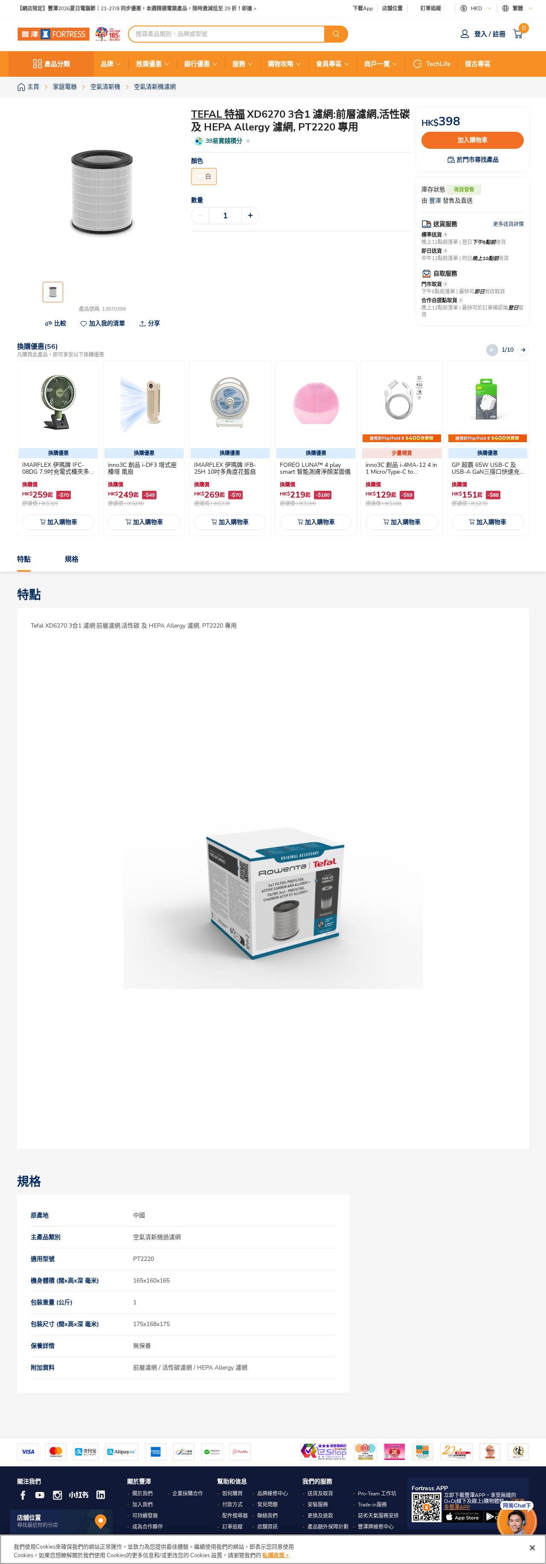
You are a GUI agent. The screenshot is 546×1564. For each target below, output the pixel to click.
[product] (58, 403)
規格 (71, 559)
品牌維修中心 (272, 1493)
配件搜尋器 (235, 1515)
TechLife (438, 64)
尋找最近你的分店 (37, 1525)
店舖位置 (392, 9)
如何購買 (232, 1493)
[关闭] (532, 1547)
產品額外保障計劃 (328, 1526)
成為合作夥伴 (147, 1526)
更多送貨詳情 (508, 224)
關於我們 (142, 1493)
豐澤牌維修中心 (376, 1526)
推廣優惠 (149, 64)
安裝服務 (318, 1504)
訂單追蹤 (431, 8)
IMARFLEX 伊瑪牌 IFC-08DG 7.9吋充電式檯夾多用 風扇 (55, 472)
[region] (273, 1549)
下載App (363, 8)
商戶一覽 (377, 64)
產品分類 (57, 64)
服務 (238, 64)
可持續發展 (145, 1515)
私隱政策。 (276, 1555)
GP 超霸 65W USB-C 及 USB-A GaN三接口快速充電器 (486, 472)
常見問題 (267, 1504)
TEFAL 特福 (218, 114)
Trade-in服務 (372, 1504)
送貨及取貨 (320, 1493)
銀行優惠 (197, 64)
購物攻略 (280, 64)
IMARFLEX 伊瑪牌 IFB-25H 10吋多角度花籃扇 (225, 468)
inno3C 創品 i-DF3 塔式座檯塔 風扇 (142, 468)
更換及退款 (320, 1515)
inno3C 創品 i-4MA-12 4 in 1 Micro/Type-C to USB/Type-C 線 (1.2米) (401, 472)
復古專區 (478, 64)
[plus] (250, 216)
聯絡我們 (267, 1515)
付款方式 (232, 1504)
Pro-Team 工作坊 (377, 1493)
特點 (24, 559)
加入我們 (142, 1504)
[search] (336, 34)
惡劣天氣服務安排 (378, 1515)
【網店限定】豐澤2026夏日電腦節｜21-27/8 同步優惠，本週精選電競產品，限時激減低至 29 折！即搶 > (136, 9)
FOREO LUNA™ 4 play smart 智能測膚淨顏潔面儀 (315, 468)
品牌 (107, 64)
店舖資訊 (267, 1526)
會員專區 (329, 64)
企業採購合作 (187, 1493)
